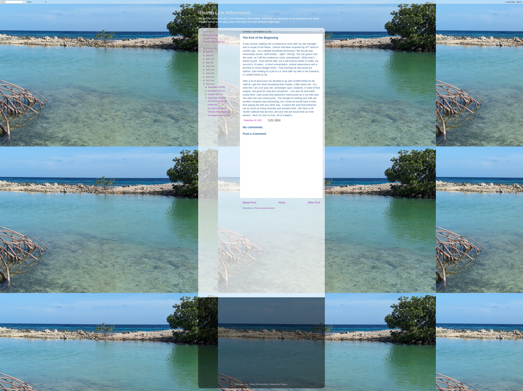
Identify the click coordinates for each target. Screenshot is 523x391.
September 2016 (215, 98)
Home (281, 202)
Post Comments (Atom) (264, 208)
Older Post (314, 202)
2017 (208, 81)
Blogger (284, 384)
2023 (208, 59)
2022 (208, 63)
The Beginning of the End (218, 115)
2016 (208, 84)
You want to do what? (217, 108)
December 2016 (215, 87)
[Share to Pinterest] (279, 120)
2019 (208, 73)
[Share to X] (274, 120)
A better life (212, 105)
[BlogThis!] (271, 120)
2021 (208, 66)
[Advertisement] (219, 164)
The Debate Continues (217, 101)
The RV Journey (210, 38)
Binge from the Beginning (214, 42)
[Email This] (269, 120)
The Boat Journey (210, 35)
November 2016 (215, 91)
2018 (208, 77)
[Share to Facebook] (276, 120)
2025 (208, 52)
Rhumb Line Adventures (224, 12)
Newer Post (249, 202)
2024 (208, 55)
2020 (208, 70)
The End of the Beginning (218, 112)
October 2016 (214, 94)
